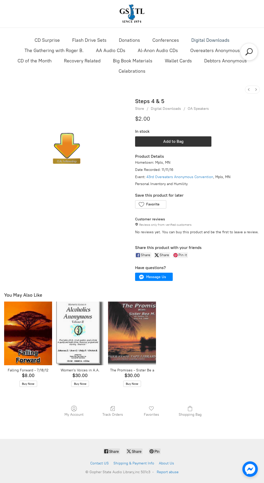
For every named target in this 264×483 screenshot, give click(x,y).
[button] (150, 204)
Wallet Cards (178, 61)
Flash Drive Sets (89, 40)
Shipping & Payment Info (133, 463)
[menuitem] (248, 89)
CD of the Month (35, 61)
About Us (166, 463)
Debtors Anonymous (225, 61)
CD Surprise (47, 40)
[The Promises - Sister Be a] (132, 333)
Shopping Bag (190, 414)
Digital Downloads (210, 40)
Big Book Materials (132, 61)
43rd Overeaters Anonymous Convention (179, 177)
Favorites (151, 414)
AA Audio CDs (110, 50)
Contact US (99, 463)
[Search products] (249, 51)
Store (139, 108)
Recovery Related (82, 61)
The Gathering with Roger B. (54, 50)
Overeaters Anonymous (215, 50)
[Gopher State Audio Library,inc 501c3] (132, 14)
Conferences (165, 40)
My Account (74, 414)
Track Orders (112, 414)
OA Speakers (198, 108)
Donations (129, 40)
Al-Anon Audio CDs (158, 50)
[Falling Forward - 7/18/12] (28, 333)
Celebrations (132, 71)
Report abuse (168, 472)
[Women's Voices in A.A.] (80, 333)
